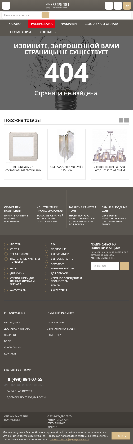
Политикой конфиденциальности (69, 439)
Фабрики (69, 24)
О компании (19, 32)
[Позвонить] (118, 6)
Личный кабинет (60, 313)
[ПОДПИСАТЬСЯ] (124, 266)
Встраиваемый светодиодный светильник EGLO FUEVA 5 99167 (23, 168)
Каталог (15, 24)
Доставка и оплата (101, 24)
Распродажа (42, 24)
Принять (121, 435)
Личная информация (61, 328)
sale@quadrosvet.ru (20, 391)
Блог (7, 341)
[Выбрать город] (109, 6)
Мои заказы (55, 322)
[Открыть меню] (6, 6)
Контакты (47, 32)
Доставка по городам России (27, 397)
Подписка (54, 335)
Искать (45, 15)
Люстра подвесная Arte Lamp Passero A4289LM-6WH (110, 168)
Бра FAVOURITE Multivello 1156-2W (66, 168)
